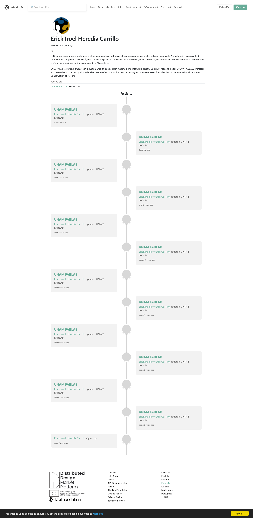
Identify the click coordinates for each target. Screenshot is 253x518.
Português (166, 494)
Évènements (149, 7)
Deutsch (165, 472)
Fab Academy (132, 7)
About (111, 480)
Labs (92, 7)
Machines (110, 7)
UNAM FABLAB (59, 86)
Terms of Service (116, 501)
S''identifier (224, 7)
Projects (164, 7)
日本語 (164, 497)
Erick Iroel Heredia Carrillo (69, 114)
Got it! (239, 513)
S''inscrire (240, 7)
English (165, 476)
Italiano (165, 487)
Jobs (120, 7)
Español (165, 480)
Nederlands (167, 490)
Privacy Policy (115, 497)
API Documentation (118, 483)
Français (165, 483)
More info (98, 513)
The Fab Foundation (118, 490)
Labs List (112, 472)
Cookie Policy (115, 494)
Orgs (100, 7)
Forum (176, 7)
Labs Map (113, 476)
